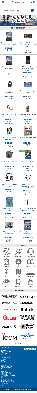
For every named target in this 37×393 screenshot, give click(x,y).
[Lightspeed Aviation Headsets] (10, 303)
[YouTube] (31, 349)
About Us (3, 360)
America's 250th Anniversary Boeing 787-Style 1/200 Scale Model (28, 44)
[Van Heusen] (27, 296)
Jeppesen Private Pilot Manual (28, 137)
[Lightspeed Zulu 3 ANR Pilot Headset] (9, 177)
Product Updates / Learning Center (7, 382)
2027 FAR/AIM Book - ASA (28, 161)
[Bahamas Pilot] (9, 202)
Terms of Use (4, 368)
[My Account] (32, 2)
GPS (6, 276)
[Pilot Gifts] (30, 282)
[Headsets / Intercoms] (30, 251)
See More (18, 343)
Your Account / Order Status (6, 352)
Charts (18, 276)
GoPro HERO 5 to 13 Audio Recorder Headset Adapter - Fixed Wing (27, 186)
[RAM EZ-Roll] (9, 131)
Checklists (6, 266)
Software (18, 266)
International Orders (6, 356)
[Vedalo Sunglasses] (27, 336)
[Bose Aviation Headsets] (27, 303)
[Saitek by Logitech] (27, 310)
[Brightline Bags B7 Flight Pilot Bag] (9, 154)
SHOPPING (3, 371)
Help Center (4, 353)
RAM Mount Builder (5, 372)
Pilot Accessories (6, 256)
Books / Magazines (30, 266)
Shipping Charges (5, 354)
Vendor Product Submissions (5, 364)
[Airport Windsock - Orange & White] (27, 84)
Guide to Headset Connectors (8, 375)
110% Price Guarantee (6, 366)
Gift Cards (3, 350)
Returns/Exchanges (6, 349)
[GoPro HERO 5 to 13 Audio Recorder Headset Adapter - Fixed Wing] (27, 177)
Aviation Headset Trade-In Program (7, 377)
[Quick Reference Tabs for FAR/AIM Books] (9, 60)
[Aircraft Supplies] (18, 251)
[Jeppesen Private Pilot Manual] (27, 131)
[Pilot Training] (30, 272)
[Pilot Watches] (18, 282)
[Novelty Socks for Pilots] (18, 20)
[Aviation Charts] (18, 272)
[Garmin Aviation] (10, 326)
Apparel (6, 286)
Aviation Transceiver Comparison (6, 374)
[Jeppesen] (10, 309)
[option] (18, 20)
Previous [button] (1, 20)
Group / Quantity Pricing (6, 365)
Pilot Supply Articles (5, 357)
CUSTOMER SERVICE (6, 347)
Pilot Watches (18, 286)
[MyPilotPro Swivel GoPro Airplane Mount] (9, 225)
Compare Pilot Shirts (6, 379)
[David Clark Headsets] (27, 326)
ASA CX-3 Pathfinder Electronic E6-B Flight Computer (27, 68)
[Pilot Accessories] (6, 251)
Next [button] (36, 20)
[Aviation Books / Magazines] (30, 261)
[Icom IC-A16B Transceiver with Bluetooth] (27, 107)
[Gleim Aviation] (10, 317)
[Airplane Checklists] (6, 261)
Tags (2, 384)
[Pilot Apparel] (6, 282)
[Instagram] (28, 349)
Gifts (31, 286)
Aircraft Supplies (18, 256)
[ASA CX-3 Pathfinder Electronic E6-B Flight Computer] (27, 60)
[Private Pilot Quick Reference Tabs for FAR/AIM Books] (9, 36)
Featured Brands (5, 383)
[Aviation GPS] (6, 272)
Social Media (4, 361)
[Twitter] (34, 349)
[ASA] (10, 296)
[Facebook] (25, 349)
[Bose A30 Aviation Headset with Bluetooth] (9, 84)
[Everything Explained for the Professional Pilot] (27, 225)
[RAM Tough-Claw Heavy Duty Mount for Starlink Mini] (27, 202)
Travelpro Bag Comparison (7, 380)
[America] (27, 36)
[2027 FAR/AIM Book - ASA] (27, 154)
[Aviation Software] (18, 261)
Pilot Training (30, 276)
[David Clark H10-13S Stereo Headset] (9, 107)
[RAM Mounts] (27, 317)
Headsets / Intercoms (30, 256)
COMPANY (3, 359)
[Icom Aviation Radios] (10, 336)
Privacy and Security (6, 367)
